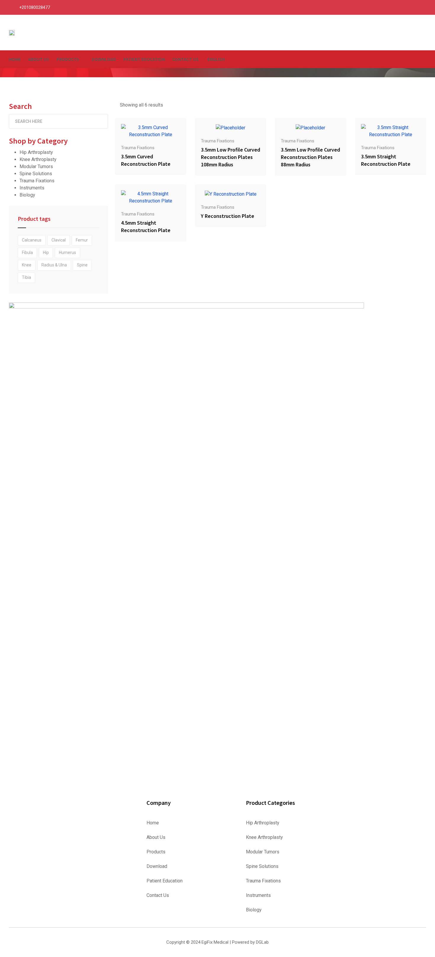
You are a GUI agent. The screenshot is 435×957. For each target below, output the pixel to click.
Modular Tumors (36, 166)
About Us (38, 59)
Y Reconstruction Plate (227, 216)
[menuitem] (215, 59)
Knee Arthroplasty (38, 159)
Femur (82, 240)
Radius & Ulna (54, 265)
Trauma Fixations (37, 181)
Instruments (32, 188)
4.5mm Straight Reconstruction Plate (145, 226)
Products (68, 59)
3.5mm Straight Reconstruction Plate (385, 160)
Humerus (67, 252)
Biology (27, 195)
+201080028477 (34, 7)
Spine (82, 265)
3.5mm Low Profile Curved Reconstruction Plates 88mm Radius (310, 157)
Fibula (27, 252)
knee (26, 265)
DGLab (262, 942)
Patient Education (144, 59)
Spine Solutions (36, 173)
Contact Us (186, 59)
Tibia (26, 277)
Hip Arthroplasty (36, 152)
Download (104, 59)
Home (15, 59)
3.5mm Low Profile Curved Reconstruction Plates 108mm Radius (230, 157)
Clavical (58, 240)
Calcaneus (31, 240)
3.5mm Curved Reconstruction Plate (145, 160)
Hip (46, 252)
